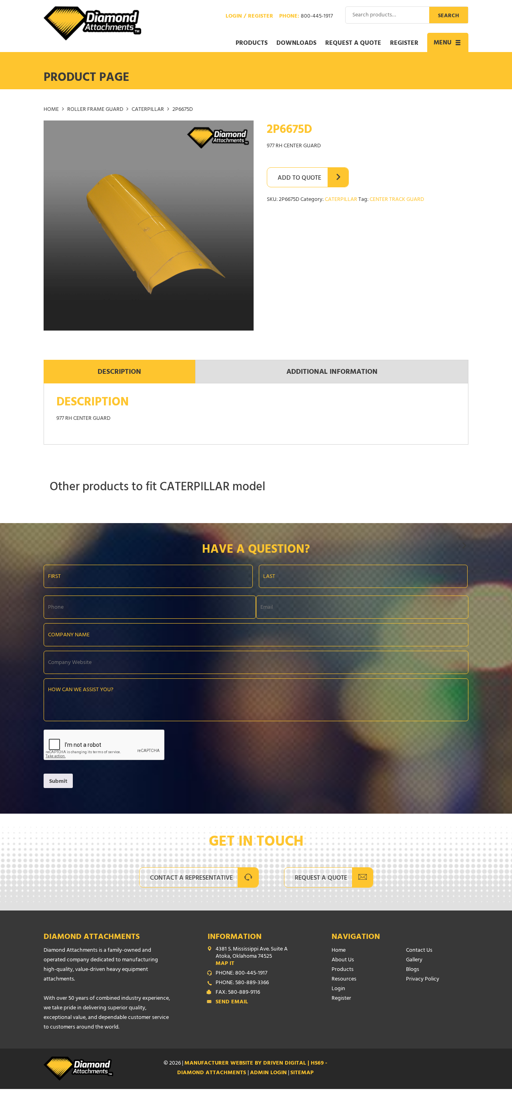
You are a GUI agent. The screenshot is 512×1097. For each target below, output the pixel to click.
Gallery (414, 960)
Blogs (412, 970)
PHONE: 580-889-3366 (242, 983)
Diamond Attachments (92, 937)
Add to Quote (299, 178)
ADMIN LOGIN (268, 1073)
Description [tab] (119, 372)
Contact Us (419, 950)
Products (252, 44)
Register (404, 44)
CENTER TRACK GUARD (397, 200)
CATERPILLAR (148, 109)
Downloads (296, 44)
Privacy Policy (422, 979)
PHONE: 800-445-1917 (241, 973)
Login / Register (249, 17)
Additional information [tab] (332, 372)
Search (448, 16)
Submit (58, 781)
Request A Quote (321, 878)
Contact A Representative (191, 878)
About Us (343, 960)
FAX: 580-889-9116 (238, 993)
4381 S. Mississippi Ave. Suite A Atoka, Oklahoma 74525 (252, 957)
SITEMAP (302, 1073)
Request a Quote (353, 44)
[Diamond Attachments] (92, 23)
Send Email (232, 1002)
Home (51, 109)
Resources (344, 979)
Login (338, 989)
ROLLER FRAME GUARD (95, 109)
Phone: (306, 17)
